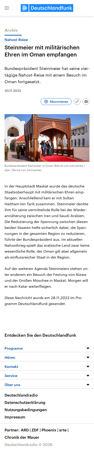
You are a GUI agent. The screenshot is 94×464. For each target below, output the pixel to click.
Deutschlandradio (21, 395)
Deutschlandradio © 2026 (28, 444)
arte (63, 430)
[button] (7, 8)
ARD (26, 430)
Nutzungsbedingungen (26, 409)
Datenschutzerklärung (25, 402)
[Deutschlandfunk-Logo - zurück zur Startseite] (47, 8)
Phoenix (50, 430)
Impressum (15, 417)
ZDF (36, 430)
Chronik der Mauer (22, 437)
